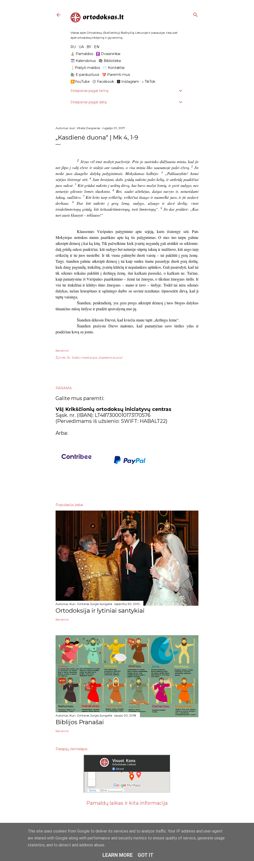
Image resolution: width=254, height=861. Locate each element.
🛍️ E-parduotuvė (84, 74)
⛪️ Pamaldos (81, 54)
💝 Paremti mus (116, 74)
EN (96, 47)
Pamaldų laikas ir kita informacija (127, 803)
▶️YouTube (80, 81)
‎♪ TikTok (148, 81)
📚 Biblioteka (109, 60)
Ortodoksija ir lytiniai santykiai (100, 610)
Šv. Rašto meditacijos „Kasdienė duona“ (95, 357)
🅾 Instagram (128, 81)
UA (81, 47)
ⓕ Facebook (103, 81)
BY (89, 47)
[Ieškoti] (195, 14)
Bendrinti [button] (62, 350)
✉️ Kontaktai (114, 67)
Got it (146, 855)
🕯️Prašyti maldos (85, 67)
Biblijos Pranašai (80, 722)
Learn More (117, 855)
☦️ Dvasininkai (108, 54)
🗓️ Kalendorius (83, 60)
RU (73, 47)
